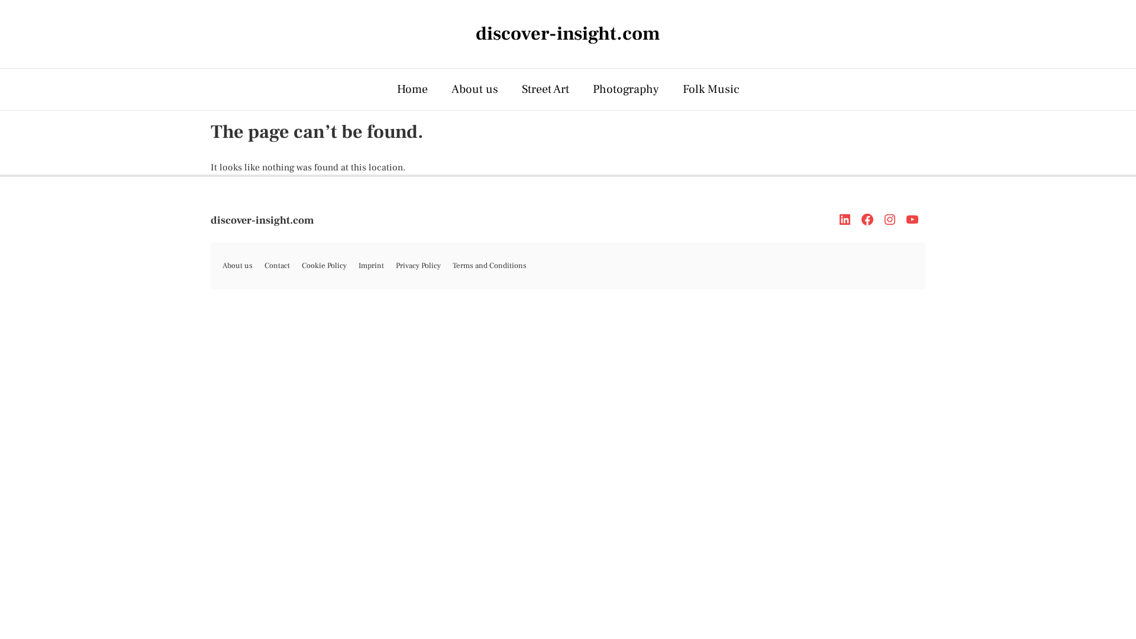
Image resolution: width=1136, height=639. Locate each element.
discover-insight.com (262, 220)
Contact (277, 265)
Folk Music (711, 89)
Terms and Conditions (490, 265)
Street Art (545, 89)
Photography (626, 89)
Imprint (371, 265)
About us (474, 89)
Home (412, 89)
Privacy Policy (418, 265)
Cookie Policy (324, 265)
